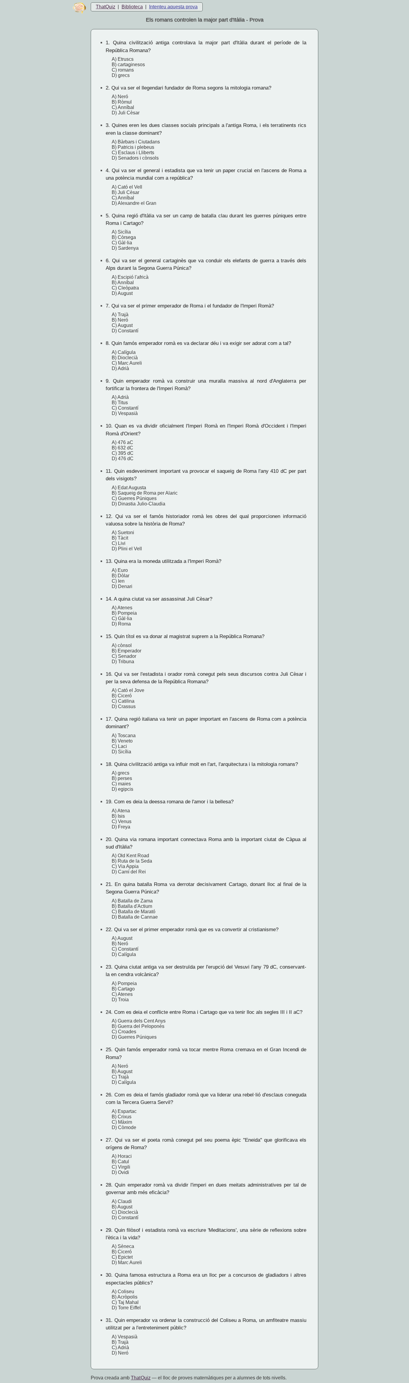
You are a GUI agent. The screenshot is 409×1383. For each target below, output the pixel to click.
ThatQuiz (105, 6)
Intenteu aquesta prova (173, 6)
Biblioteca (132, 6)
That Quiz (141, 1377)
